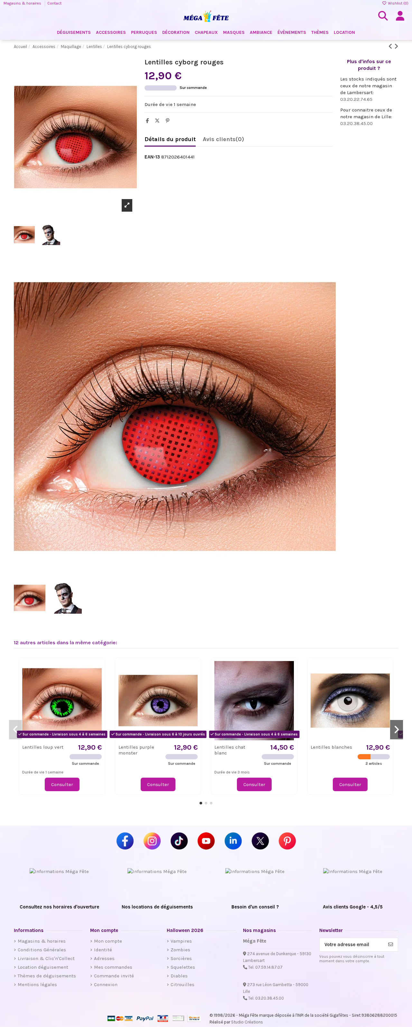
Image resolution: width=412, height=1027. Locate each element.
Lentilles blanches (331, 747)
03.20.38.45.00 (356, 123)
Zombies (180, 950)
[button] (201, 803)
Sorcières (181, 958)
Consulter (62, 784)
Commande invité (114, 976)
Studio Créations (247, 1022)
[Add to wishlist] (96, 671)
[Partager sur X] (159, 121)
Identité (103, 950)
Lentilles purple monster (136, 750)
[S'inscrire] (390, 944)
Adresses (104, 958)
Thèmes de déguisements (47, 976)
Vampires (181, 941)
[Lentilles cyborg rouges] (75, 416)
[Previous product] (391, 46)
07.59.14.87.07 (269, 967)
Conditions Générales (42, 950)
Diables (179, 976)
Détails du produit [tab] (170, 139)
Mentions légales (37, 984)
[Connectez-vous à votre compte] (400, 16)
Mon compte (108, 941)
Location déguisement (43, 967)
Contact (54, 3)
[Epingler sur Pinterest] (169, 121)
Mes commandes (113, 967)
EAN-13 (152, 157)
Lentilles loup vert (42, 747)
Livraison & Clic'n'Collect (46, 958)
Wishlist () (397, 3)
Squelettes (183, 967)
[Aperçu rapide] (96, 682)
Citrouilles (182, 984)
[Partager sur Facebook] (149, 121)
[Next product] (396, 46)
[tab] (223, 141)
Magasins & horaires (23, 3)
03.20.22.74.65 (356, 99)
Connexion (105, 984)
